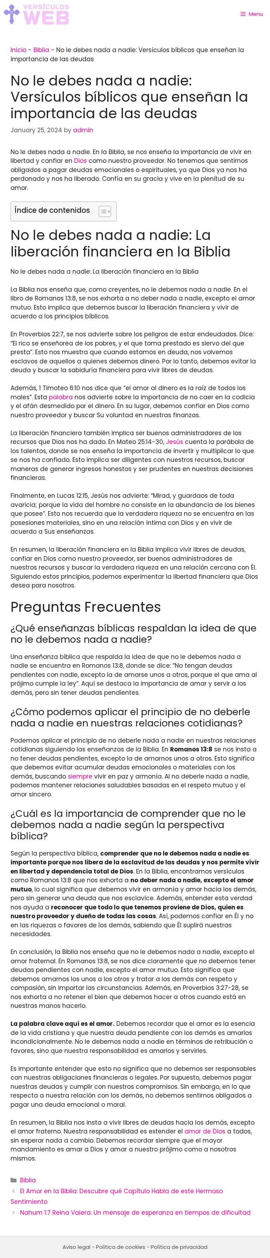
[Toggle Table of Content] (101, 211)
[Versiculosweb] (36, 14)
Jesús (174, 442)
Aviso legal (76, 1247)
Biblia (41, 50)
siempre (80, 776)
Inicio (18, 50)
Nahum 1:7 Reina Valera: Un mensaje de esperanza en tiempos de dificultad (135, 1212)
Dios (80, 161)
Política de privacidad (179, 1247)
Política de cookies (120, 1247)
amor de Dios (205, 1131)
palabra (61, 397)
